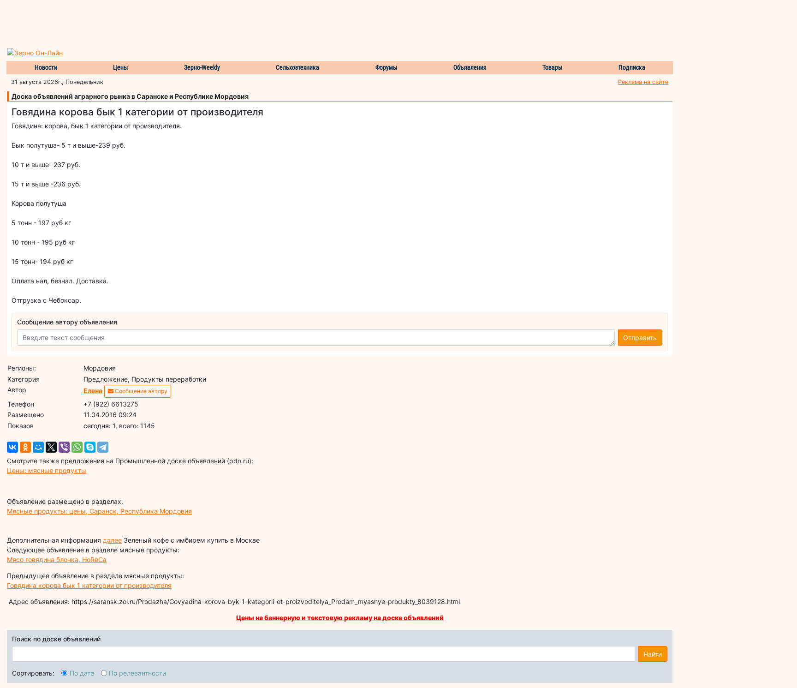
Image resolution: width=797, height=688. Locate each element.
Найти (652, 654)
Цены (120, 67)
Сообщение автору (140, 391)
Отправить (640, 337)
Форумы (386, 67)
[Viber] (64, 447)
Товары (552, 67)
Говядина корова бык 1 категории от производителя (89, 585)
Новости (46, 67)
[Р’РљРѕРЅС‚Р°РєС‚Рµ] (12, 447)
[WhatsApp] (77, 447)
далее (112, 540)
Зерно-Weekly (202, 67)
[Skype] (89, 447)
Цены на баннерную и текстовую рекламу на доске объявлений (340, 618)
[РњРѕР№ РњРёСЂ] (38, 447)
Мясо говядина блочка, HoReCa (57, 559)
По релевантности (137, 673)
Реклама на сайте (643, 81)
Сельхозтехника (297, 67)
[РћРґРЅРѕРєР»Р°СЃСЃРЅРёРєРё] (25, 447)
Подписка (632, 67)
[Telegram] (102, 447)
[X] (51, 447)
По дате (82, 673)
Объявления (470, 67)
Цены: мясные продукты (46, 470)
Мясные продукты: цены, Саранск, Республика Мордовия (99, 511)
